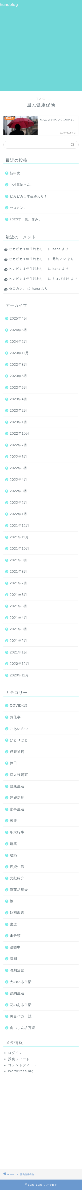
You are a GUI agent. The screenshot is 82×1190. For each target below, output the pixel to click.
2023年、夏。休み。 (26, 219)
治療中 (15, 947)
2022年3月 (18, 491)
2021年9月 (18, 560)
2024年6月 (18, 330)
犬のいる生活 (21, 982)
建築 (13, 844)
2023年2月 (18, 410)
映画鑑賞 (17, 913)
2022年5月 (18, 468)
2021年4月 (18, 618)
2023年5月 (18, 387)
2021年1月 (18, 652)
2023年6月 (18, 376)
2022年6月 (18, 457)
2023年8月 (18, 364)
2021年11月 (19, 537)
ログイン (15, 1053)
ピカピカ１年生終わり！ (28, 196)
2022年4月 (18, 480)
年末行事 (17, 832)
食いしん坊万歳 (22, 1028)
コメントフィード (22, 1065)
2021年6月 (18, 595)
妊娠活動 (17, 797)
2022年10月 (19, 433)
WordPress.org (20, 1071)
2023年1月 (18, 422)
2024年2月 (18, 341)
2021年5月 (18, 606)
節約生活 (17, 993)
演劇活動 (17, 970)
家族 (13, 820)
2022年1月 (18, 514)
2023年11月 (19, 353)
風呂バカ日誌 (21, 1016)
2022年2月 (18, 502)
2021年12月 (19, 525)
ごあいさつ (19, 729)
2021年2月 (18, 641)
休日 (13, 763)
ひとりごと (19, 740)
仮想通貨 (17, 752)
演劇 (13, 959)
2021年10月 (19, 548)
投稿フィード (19, 1059)
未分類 (15, 936)
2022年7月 (18, 445)
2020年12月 (19, 664)
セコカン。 (18, 207)
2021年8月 (18, 571)
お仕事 (15, 717)
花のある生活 (21, 1005)
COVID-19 (18, 705)
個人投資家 (19, 775)
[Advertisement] (41, 45)
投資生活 (17, 867)
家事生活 (17, 809)
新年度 (15, 173)
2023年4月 (18, 399)
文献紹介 (17, 878)
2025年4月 (18, 318)
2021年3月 (18, 629)
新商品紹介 (19, 890)
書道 (13, 924)
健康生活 (17, 786)
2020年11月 (19, 675)
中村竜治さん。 (22, 185)
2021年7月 (18, 583)
